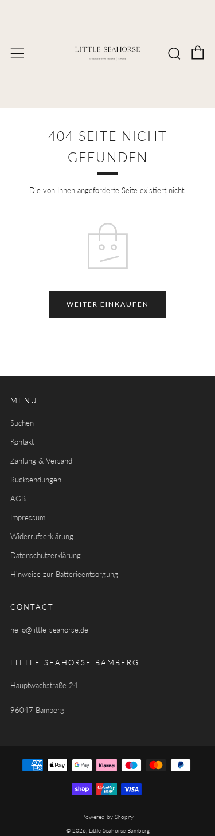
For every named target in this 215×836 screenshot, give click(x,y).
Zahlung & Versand (41, 460)
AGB (18, 498)
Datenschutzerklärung (45, 555)
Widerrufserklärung (41, 536)
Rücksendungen (35, 479)
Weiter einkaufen (108, 304)
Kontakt (22, 441)
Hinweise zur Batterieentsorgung (64, 574)
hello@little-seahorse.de (49, 629)
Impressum (27, 517)
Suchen (22, 422)
